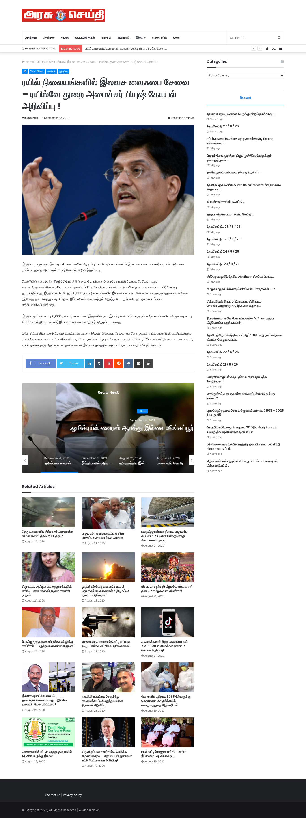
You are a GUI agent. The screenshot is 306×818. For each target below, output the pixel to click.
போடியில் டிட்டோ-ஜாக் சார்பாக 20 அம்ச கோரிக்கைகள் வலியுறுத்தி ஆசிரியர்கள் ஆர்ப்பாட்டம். (242, 429)
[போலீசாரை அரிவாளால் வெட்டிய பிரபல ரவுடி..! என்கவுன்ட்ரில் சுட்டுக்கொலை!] (108, 622)
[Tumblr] (99, 363)
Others (108, 411)
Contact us (52, 795)
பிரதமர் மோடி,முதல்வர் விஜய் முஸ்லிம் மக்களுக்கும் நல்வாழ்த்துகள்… (126, 48)
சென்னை (49, 37)
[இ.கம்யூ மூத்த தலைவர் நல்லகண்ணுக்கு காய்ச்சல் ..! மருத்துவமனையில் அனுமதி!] (48, 622)
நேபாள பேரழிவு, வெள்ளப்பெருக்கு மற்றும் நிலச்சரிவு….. (241, 114)
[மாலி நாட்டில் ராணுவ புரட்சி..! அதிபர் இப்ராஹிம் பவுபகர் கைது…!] (167, 732)
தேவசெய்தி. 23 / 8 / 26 (223, 264)
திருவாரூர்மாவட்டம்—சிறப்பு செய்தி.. (230, 214)
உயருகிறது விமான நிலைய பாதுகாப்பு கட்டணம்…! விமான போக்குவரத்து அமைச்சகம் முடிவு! (164, 535)
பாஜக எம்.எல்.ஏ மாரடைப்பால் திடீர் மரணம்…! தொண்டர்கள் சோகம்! (103, 535)
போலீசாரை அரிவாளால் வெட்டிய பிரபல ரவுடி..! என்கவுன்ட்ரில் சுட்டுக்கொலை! (106, 643)
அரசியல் (106, 37)
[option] (108, 428)
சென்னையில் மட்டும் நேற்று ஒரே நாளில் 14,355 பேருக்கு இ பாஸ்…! (47, 753)
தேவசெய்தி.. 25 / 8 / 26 (224, 239)
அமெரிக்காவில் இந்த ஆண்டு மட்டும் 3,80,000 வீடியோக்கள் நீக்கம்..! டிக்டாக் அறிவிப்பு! (164, 645)
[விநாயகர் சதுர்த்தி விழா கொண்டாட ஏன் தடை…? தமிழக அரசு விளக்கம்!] (167, 567)
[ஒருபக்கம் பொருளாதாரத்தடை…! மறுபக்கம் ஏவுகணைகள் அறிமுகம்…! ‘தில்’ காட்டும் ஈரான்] (108, 567)
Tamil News (36, 71)
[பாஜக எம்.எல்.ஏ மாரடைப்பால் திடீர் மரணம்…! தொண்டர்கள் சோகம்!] (108, 513)
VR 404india (30, 117)
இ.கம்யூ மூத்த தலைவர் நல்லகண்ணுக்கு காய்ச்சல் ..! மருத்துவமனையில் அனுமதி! (48, 643)
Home (29, 61)
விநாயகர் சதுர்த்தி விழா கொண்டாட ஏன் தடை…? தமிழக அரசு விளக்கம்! (166, 588)
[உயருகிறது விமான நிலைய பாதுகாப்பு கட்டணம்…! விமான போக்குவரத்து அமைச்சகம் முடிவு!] (167, 512)
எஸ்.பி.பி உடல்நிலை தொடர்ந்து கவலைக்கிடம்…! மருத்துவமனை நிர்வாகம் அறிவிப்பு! (102, 700)
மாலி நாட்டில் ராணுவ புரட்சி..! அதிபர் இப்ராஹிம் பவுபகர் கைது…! (163, 753)
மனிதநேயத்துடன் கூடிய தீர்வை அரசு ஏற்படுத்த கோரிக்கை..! (237, 378)
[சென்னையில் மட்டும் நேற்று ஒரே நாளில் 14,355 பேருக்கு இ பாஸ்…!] (48, 732)
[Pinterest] (108, 363)
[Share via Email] (138, 363)
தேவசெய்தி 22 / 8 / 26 (223, 352)
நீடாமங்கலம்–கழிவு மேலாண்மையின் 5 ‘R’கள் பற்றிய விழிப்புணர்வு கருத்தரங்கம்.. (240, 320)
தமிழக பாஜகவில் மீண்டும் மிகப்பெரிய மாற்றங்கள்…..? (241, 289)
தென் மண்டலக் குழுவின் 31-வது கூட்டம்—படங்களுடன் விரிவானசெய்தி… (242, 463)
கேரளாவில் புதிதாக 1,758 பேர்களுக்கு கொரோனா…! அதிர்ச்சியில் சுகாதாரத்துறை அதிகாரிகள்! (165, 700)
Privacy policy (72, 795)
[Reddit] (118, 363)
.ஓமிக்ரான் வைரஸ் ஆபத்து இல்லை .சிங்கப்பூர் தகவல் (108, 428)
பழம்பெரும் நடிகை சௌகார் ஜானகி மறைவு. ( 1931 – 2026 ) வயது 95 (245, 412)
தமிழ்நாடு (31, 37)
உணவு (176, 37)
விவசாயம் (123, 37)
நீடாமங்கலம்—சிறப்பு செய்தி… (226, 201)
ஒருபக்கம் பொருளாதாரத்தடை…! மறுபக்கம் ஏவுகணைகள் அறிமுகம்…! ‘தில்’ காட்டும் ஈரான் (105, 590)
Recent (245, 97)
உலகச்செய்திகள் (85, 37)
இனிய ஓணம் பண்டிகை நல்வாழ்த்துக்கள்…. (234, 172)
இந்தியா (141, 37)
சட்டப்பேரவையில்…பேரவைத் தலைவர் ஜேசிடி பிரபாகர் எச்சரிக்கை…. (240, 140)
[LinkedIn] (89, 363)
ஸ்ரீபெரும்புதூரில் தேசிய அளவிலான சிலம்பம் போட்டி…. (241, 276)
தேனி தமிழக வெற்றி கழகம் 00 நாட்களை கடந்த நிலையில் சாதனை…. (244, 187)
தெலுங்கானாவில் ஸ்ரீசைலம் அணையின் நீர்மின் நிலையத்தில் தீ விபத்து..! (47, 533)
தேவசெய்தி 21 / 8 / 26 (222, 364)
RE (38, 61)
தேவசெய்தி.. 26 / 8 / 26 (224, 226)
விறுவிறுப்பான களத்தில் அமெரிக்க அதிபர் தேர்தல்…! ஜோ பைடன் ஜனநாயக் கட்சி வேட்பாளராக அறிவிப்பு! (107, 755)
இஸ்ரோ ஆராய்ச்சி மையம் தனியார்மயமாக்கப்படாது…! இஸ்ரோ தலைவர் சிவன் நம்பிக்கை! (44, 700)
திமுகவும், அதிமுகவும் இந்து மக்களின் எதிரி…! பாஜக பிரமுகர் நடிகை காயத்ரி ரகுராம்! (47, 590)
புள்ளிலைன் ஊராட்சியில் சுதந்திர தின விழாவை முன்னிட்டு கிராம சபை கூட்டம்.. (243, 446)
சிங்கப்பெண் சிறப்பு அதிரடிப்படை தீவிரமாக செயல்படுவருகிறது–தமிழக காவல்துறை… (234, 303)
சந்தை (65, 37)
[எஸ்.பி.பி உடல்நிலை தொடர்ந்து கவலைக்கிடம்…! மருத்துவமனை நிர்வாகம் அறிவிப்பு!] (108, 677)
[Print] (148, 363)
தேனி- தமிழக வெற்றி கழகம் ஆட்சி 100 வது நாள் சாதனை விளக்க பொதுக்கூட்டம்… (244, 337)
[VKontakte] (128, 363)
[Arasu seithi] (63, 15)
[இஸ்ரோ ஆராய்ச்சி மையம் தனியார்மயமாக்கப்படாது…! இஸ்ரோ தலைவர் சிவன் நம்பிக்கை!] (48, 677)
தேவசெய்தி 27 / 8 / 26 (223, 126)
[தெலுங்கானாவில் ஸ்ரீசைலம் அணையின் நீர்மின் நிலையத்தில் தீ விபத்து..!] (48, 512)
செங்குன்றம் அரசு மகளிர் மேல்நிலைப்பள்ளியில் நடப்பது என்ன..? (241, 396)
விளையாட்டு (159, 37)
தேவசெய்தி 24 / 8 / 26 (223, 251)
